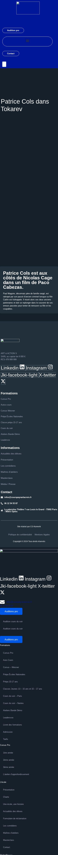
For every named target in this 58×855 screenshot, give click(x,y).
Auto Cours (8, 660)
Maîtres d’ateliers (11, 833)
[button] (27, 40)
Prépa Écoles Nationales (14, 674)
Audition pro (13, 30)
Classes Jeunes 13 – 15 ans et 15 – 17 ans (22, 689)
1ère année (8, 753)
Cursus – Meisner (11, 667)
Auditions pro (11, 611)
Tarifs (5, 739)
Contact (10, 53)
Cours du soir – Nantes (13, 703)
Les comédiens (10, 826)
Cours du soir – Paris (12, 696)
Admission (8, 732)
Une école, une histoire (13, 804)
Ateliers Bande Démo (12, 710)
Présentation (8, 790)
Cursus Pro (8, 653)
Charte (6, 797)
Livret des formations (12, 725)
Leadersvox (8, 717)
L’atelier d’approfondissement (16, 774)
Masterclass (8, 840)
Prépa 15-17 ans (10, 681)
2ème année (8, 760)
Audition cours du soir (13, 621)
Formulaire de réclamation (14, 818)
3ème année (8, 767)
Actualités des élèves (12, 811)
